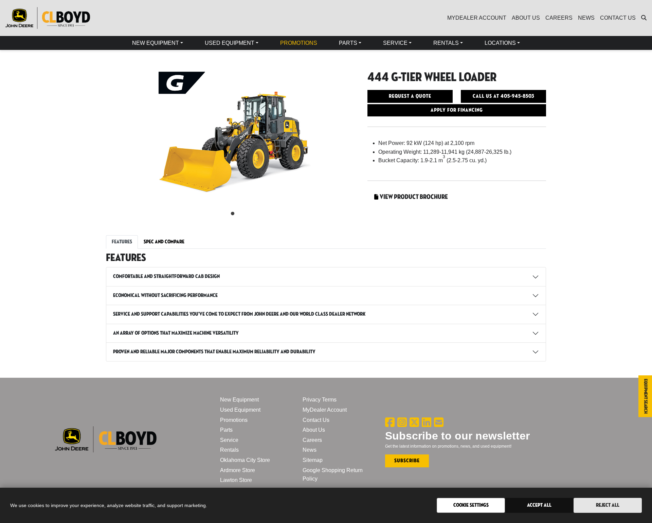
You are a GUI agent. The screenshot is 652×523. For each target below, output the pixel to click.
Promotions (234, 420)
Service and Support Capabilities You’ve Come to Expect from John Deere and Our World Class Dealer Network (239, 314)
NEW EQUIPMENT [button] (155, 43)
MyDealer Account (325, 410)
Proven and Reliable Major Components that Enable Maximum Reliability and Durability (214, 351)
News (309, 450)
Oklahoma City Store (245, 460)
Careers (312, 440)
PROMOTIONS (298, 43)
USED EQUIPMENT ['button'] (229, 43)
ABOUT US (526, 18)
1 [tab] (232, 213)
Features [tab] (122, 241)
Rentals (229, 450)
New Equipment (239, 400)
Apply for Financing (457, 110)
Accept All (539, 505)
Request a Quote (410, 96)
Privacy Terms (320, 400)
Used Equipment (240, 410)
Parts (226, 430)
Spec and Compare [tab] (164, 241)
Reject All (607, 505)
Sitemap (313, 460)
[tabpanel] (232, 137)
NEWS (586, 18)
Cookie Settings (471, 505)
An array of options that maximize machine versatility (176, 333)
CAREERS (559, 18)
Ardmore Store (237, 470)
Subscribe (407, 460)
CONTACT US (618, 18)
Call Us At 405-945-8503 (504, 96)
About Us (314, 430)
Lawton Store (236, 480)
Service (229, 440)
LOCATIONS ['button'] (500, 43)
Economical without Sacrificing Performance (165, 295)
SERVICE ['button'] (395, 43)
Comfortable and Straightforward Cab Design (166, 276)
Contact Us (316, 420)
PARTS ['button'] (348, 43)
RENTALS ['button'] (446, 43)
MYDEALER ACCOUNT (476, 18)
